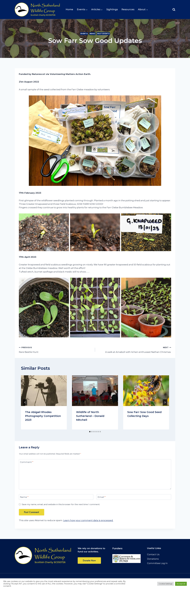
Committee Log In (157, 563)
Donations (153, 559)
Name (24, 497)
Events (84, 34)
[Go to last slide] (25, 402)
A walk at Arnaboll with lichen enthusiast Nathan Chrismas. (138, 349)
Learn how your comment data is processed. (88, 520)
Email (101, 497)
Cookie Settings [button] (165, 584)
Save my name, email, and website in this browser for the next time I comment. (61, 504)
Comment (26, 462)
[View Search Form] (173, 9)
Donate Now (89, 560)
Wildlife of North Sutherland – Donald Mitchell (90, 416)
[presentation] (44, 390)
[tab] (89, 431)
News (92, 34)
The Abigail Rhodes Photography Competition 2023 (43, 416)
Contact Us (153, 554)
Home (69, 9)
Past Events (103, 34)
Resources (127, 9)
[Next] (165, 402)
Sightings (112, 9)
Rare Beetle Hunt (28, 349)
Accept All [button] (181, 584)
